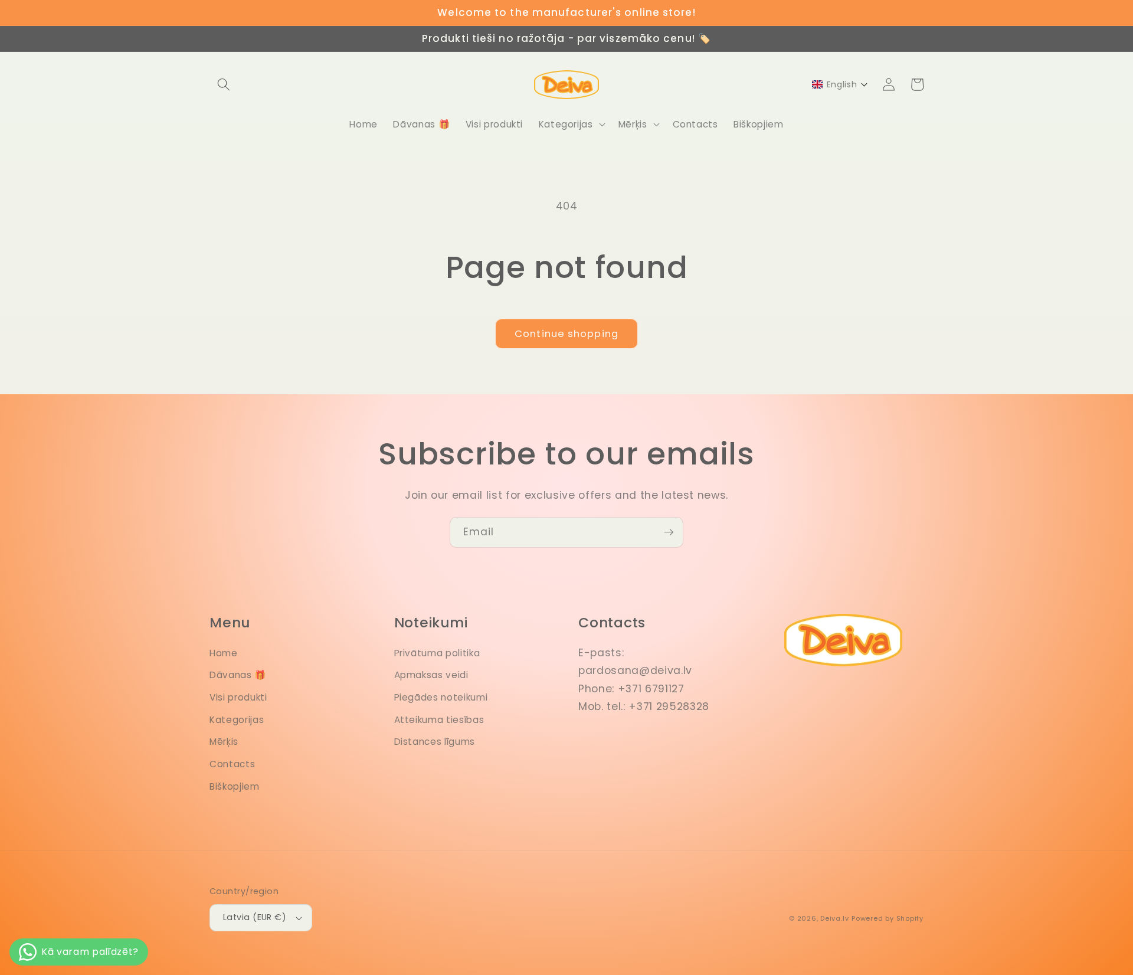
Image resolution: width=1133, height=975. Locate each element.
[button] (223, 84)
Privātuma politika (437, 653)
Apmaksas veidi (431, 675)
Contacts (232, 764)
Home (223, 653)
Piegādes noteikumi (441, 697)
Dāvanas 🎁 (237, 675)
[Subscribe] (668, 532)
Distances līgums (435, 741)
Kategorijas (236, 720)
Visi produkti (238, 697)
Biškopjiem (234, 786)
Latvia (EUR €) (254, 917)
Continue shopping (566, 334)
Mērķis (223, 741)
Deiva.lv (834, 918)
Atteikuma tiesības (439, 720)
